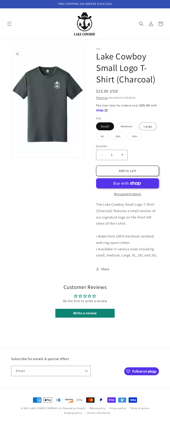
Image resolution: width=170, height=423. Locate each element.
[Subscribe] (86, 371)
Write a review (85, 313)
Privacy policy (118, 408)
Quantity (101, 146)
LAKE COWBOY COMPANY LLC (46, 408)
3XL (137, 137)
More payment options (127, 193)
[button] (9, 24)
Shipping (101, 97)
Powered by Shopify (74, 408)
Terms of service (139, 408)
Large (148, 126)
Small (105, 126)
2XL (121, 137)
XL (105, 137)
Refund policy (97, 408)
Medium (129, 127)
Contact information (98, 412)
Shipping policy (73, 412)
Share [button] (105, 269)
